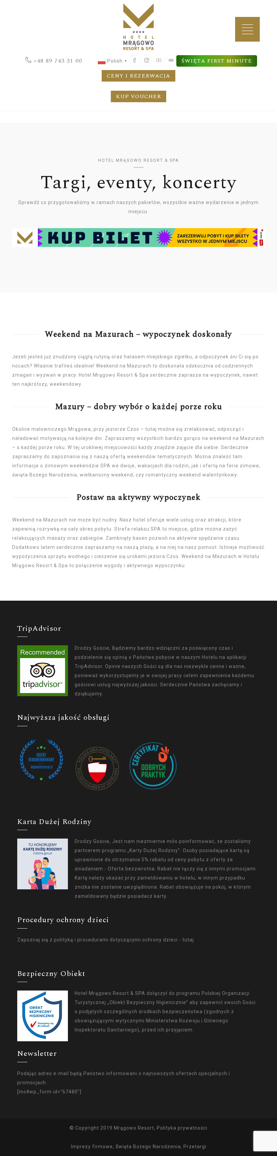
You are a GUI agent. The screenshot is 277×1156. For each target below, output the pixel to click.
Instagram (146, 60)
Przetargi (194, 1146)
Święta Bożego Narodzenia (148, 1146)
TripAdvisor (171, 60)
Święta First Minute (216, 61)
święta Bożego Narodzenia (44, 474)
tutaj (188, 939)
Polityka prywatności (182, 1128)
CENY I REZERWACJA (138, 76)
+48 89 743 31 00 (57, 60)
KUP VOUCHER (138, 96)
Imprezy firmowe (92, 1146)
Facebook (134, 60)
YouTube (158, 60)
